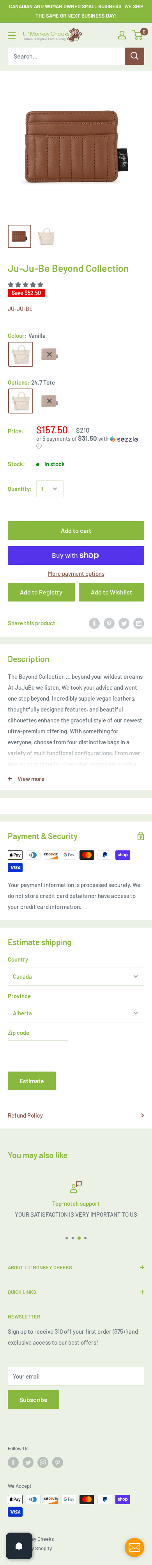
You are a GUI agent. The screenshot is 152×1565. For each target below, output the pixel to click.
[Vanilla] (20, 354)
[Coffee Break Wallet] (49, 401)
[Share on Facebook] (94, 623)
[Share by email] (138, 623)
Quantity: (20, 488)
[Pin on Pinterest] (109, 623)
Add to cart (76, 530)
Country (18, 959)
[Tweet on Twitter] (123, 623)
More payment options (76, 573)
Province (19, 995)
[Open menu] (12, 35)
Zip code (18, 1032)
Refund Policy (25, 1115)
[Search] (134, 56)
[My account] (122, 35)
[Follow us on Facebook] (13, 1462)
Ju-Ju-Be (20, 308)
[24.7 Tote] (20, 401)
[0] (138, 35)
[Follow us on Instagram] (42, 1462)
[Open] (19, 1546)
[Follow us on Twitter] (28, 1462)
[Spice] (49, 354)
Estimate (31, 1080)
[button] (26, 284)
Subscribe (33, 1399)
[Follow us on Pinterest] (57, 1462)
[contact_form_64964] (134, 1547)
